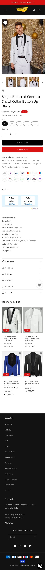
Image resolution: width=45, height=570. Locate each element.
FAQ (6, 441)
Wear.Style (18, 565)
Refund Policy (10, 457)
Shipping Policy (11, 468)
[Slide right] (42, 82)
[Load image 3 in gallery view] (34, 82)
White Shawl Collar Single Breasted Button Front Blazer (32, 338)
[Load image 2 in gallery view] (22, 82)
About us (8, 424)
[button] (4, 10)
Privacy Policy (10, 452)
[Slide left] (2, 82)
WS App (8, 490)
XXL (35, 123)
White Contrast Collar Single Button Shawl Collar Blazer (11, 338)
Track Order (9, 485)
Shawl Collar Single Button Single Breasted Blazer (32, 383)
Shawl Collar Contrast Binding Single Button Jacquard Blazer (11, 383)
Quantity (5, 129)
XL (27, 123)
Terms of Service (11, 479)
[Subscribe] (34, 537)
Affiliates (8, 430)
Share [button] (6, 189)
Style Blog (9, 474)
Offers (7, 446)
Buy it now (22, 149)
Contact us (9, 435)
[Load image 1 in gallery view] (11, 82)
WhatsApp (9, 523)
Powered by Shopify (28, 565)
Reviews (8, 463)
